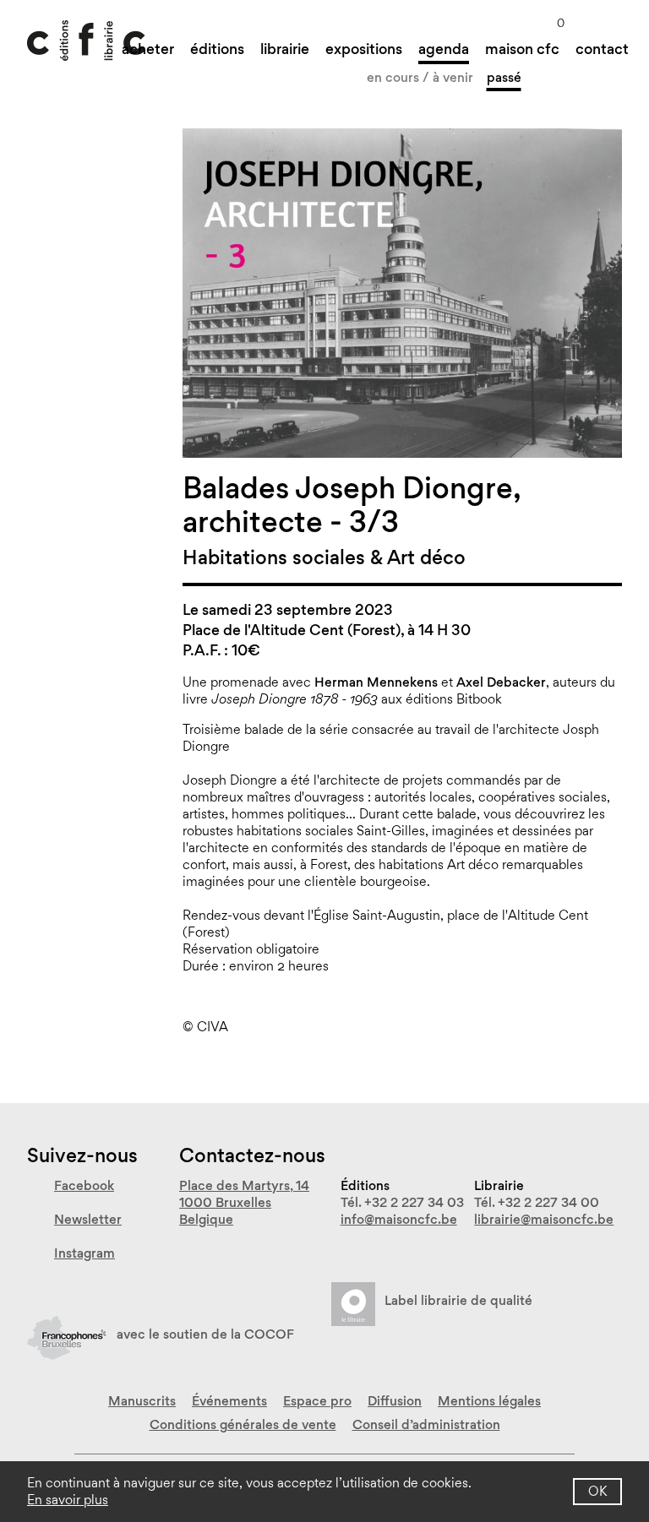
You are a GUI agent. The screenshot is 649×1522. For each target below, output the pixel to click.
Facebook (84, 1185)
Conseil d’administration (426, 1424)
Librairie (284, 48)
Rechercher (615, 20)
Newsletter (88, 1219)
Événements (229, 1401)
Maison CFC (522, 48)
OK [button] (597, 1491)
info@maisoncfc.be (399, 1219)
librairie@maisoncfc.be (544, 1219)
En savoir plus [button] (67, 1500)
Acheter (148, 48)
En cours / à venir (420, 77)
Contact (602, 48)
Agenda (443, 48)
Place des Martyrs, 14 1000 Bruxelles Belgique (244, 1202)
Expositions (363, 48)
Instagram (84, 1253)
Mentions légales (489, 1401)
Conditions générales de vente (243, 1424)
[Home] (86, 40)
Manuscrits (142, 1401)
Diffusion (395, 1401)
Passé (504, 77)
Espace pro (317, 1401)
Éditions (217, 48)
